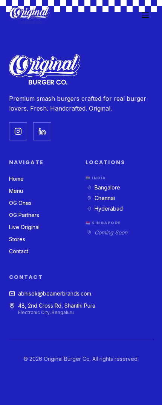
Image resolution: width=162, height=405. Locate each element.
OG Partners (24, 215)
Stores (17, 239)
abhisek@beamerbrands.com (54, 293)
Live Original (24, 227)
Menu (16, 191)
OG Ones (20, 203)
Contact (18, 251)
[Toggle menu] (145, 15)
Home (16, 179)
